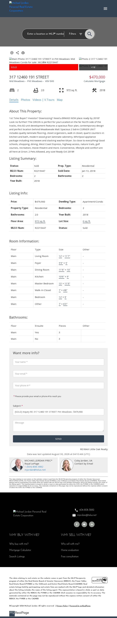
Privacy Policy (62, 606)
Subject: (17, 405)
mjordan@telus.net (35, 469)
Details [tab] (13, 100)
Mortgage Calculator (20, 550)
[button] (77, 524)
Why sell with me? (70, 544)
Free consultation (69, 556)
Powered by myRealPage (80, 606)
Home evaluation (70, 550)
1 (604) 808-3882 (34, 466)
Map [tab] (60, 100)
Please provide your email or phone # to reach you (38, 396)
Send (58, 438)
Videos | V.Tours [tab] (43, 100)
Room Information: (24, 241)
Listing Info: (18, 193)
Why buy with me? (18, 544)
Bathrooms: (18, 317)
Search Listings (17, 556)
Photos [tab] (25, 100)
